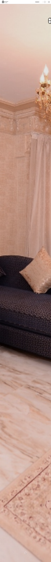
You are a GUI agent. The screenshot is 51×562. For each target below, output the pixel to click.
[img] (25, 281)
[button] (38, 2)
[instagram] (50, 19)
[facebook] (50, 22)
